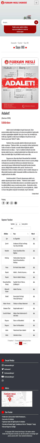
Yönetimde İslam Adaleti (19, 330)
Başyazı (7, 320)
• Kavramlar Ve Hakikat (8, 419)
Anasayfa (13, 43)
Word (33, 234)
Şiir (7, 239)
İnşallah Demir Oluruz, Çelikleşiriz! (19, 283)
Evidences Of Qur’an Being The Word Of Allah (20, 244)
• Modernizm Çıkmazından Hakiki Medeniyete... (14, 417)
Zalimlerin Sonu (17, 335)
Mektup (7, 258)
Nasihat (7, 251)
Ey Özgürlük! (16, 239)
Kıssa (7, 267)
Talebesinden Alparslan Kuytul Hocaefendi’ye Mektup (19, 260)
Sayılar (20, 43)
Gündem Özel (6, 308)
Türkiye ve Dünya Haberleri (20, 303)
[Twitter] (7, 203)
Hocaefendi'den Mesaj (7, 283)
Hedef (6, 296)
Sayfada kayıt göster (19, 224)
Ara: (12, 228)
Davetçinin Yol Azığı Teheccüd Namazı (18, 297)
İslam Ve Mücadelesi (18, 325)
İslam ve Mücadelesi (18, 320)
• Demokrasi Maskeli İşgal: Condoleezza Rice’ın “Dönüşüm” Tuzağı (19, 424)
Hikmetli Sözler (7, 290)
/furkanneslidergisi (9, 365)
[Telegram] (16, 203)
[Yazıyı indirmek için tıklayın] (34, 239)
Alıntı (6, 330)
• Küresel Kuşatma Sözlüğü (8, 427)
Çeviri (6, 243)
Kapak (7, 272)
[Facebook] (3, 203)
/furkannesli (7, 369)
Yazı (14, 234)
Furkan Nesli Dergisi (20, 432)
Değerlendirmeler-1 (18, 308)
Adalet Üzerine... (17, 289)
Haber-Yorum (6, 303)
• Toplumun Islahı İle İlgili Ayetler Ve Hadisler (13, 422)
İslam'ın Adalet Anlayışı (19, 277)
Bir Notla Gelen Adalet (19, 267)
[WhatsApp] (11, 203)
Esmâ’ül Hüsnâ (7, 313)
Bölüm (6, 234)
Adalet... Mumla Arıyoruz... (20, 272)
